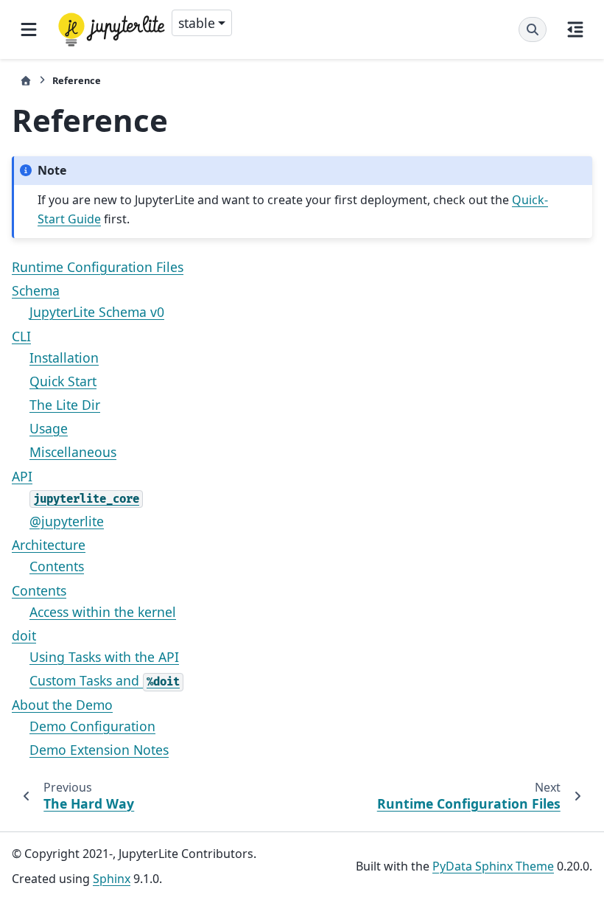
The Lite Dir (64, 405)
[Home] (26, 80)
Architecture (48, 545)
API (22, 476)
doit (24, 635)
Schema (36, 290)
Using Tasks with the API (104, 657)
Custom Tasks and (104, 680)
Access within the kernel (102, 612)
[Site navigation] (29, 29)
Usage (48, 428)
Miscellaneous (72, 452)
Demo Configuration (92, 726)
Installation (64, 357)
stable (196, 23)
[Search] (533, 29)
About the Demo (62, 705)
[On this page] (575, 29)
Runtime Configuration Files (97, 267)
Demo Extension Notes (99, 749)
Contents (56, 566)
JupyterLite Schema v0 (96, 312)
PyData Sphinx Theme (493, 866)
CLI (21, 336)
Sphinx (111, 879)
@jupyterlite (66, 521)
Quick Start (62, 381)
